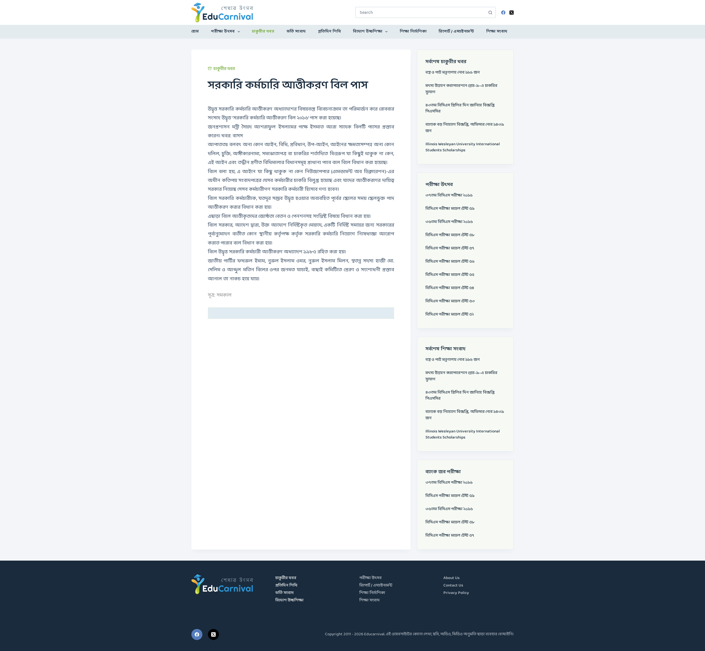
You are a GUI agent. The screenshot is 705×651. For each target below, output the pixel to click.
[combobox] (420, 12)
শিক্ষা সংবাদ (497, 31)
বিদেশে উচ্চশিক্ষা (367, 31)
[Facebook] (503, 12)
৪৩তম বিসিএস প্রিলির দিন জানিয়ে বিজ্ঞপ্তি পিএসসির (460, 108)
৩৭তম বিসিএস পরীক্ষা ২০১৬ (449, 195)
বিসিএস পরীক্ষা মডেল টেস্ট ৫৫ (449, 274)
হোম (195, 31)
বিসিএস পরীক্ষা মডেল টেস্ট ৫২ (449, 314)
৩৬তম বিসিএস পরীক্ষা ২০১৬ (449, 222)
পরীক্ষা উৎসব (223, 31)
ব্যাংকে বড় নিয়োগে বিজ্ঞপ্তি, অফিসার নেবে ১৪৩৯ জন (464, 127)
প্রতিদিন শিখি (329, 31)
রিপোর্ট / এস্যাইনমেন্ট (456, 31)
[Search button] (490, 12)
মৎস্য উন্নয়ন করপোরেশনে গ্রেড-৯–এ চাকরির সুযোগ (461, 89)
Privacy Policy (456, 593)
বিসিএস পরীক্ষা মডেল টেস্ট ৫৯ (449, 208)
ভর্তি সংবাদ (296, 31)
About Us (451, 578)
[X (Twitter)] (511, 12)
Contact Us (453, 585)
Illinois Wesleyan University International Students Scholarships (462, 147)
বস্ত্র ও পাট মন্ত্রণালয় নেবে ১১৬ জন (452, 72)
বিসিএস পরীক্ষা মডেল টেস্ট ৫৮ (449, 235)
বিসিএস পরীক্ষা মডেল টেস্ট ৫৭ (449, 248)
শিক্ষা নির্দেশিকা (413, 31)
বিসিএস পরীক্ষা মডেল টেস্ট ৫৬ (449, 261)
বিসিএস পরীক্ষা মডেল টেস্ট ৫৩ (450, 301)
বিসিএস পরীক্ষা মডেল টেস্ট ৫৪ (449, 288)
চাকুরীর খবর (263, 31)
